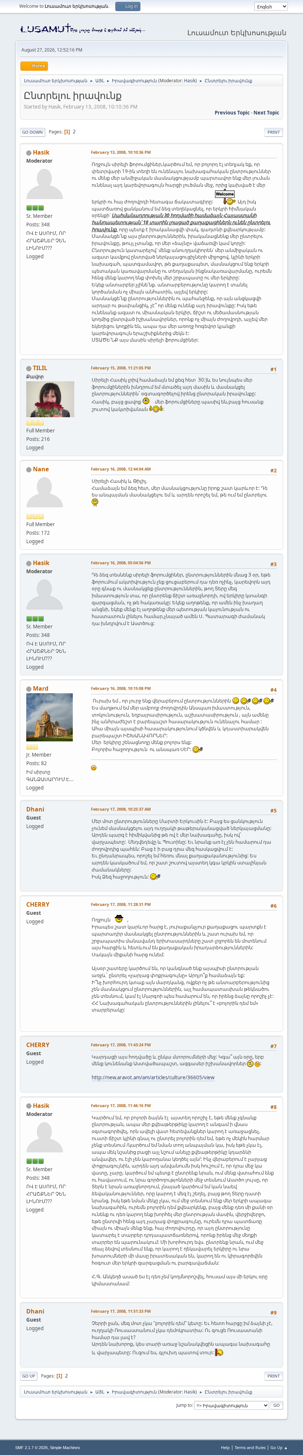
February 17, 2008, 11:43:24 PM (121, 1044)
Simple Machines (65, 1447)
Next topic (266, 112)
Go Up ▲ (279, 1447)
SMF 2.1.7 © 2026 (31, 1447)
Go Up (28, 1376)
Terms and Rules (250, 1447)
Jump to (184, 1405)
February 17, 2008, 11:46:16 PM (121, 1105)
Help (225, 1447)
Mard (40, 688)
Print (274, 132)
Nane (41, 469)
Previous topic (232, 112)
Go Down (32, 132)
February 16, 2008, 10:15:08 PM (121, 688)
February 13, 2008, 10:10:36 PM (121, 152)
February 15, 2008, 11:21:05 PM (121, 368)
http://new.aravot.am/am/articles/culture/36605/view (153, 1077)
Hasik (189, 80)
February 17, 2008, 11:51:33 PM (121, 1311)
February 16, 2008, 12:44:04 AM (121, 469)
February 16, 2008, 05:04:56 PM (121, 562)
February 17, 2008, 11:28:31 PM (121, 904)
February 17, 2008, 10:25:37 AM (121, 809)
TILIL (40, 368)
